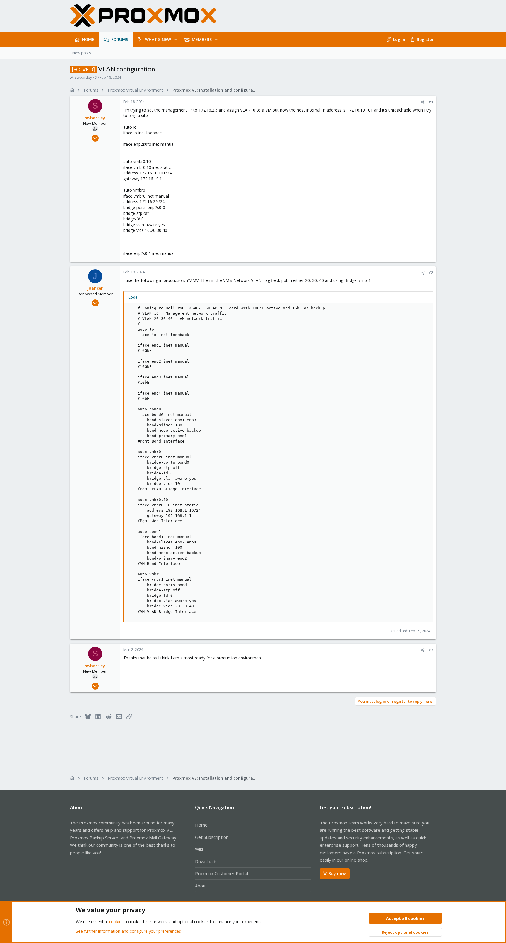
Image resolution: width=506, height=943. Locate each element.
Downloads (206, 861)
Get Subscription (211, 837)
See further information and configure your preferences (128, 931)
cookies (116, 921)
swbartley (83, 77)
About (201, 886)
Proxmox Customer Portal (221, 873)
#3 (431, 649)
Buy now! (337, 873)
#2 (431, 272)
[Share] (423, 102)
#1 (431, 101)
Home (201, 825)
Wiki (199, 849)
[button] (176, 39)
